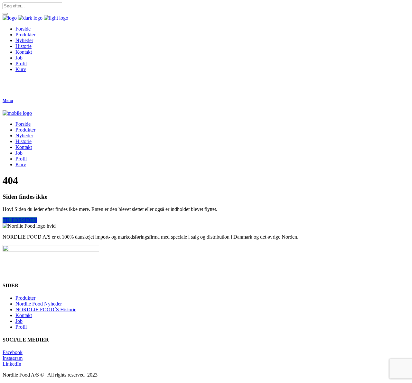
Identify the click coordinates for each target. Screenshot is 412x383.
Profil (21, 327)
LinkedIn (12, 364)
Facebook (13, 352)
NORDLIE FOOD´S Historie (45, 309)
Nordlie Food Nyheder (38, 303)
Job (19, 321)
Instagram (13, 358)
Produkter (25, 298)
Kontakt (23, 315)
